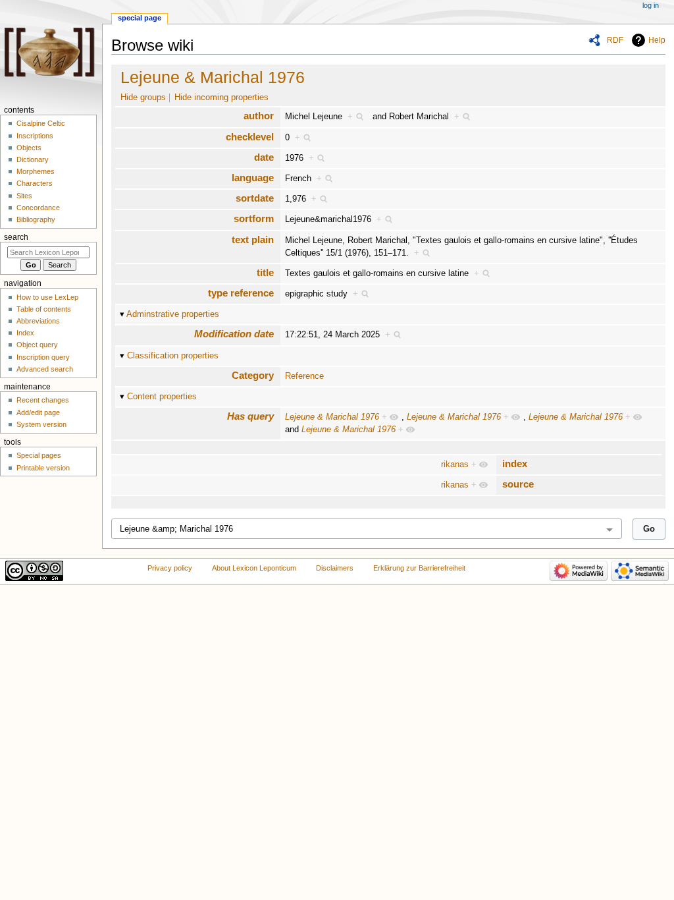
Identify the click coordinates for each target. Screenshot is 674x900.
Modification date (234, 333)
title (265, 272)
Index (25, 333)
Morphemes (35, 171)
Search (16, 237)
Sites (24, 196)
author (259, 115)
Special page (139, 18)
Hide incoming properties (221, 97)
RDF (615, 40)
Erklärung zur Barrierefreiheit (419, 568)
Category (253, 375)
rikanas (455, 464)
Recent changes (42, 400)
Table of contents (43, 309)
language (253, 177)
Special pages (38, 455)
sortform (254, 218)
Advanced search (44, 369)
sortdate (255, 198)
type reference (241, 292)
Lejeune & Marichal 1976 (212, 77)
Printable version (43, 468)
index (514, 463)
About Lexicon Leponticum (254, 568)
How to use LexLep (47, 297)
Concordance (38, 207)
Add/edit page (38, 412)
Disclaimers (334, 568)
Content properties (162, 396)
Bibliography (35, 219)
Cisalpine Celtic (40, 123)
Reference (304, 376)
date (264, 157)
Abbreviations (38, 321)
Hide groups (143, 97)
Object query (37, 345)
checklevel (250, 136)
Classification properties (173, 355)
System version (41, 424)
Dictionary (32, 159)
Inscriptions (34, 136)
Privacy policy (169, 568)
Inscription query (43, 357)
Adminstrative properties (172, 314)
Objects (28, 148)
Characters (34, 183)
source (518, 484)
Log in (650, 5)
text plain (253, 239)
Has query (250, 416)
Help (656, 40)
